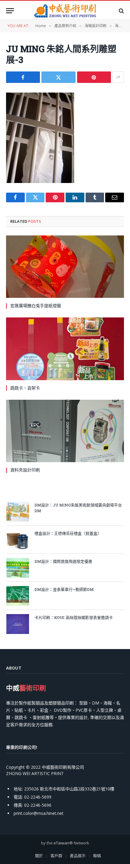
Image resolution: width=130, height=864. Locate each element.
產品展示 (78, 855)
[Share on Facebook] (23, 77)
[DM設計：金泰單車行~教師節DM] (17, 596)
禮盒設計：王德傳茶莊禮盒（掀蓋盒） (67, 533)
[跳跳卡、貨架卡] (65, 348)
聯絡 (97, 855)
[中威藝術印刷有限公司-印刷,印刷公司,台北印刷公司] (65, 10)
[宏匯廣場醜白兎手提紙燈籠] (65, 266)
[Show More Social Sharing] (118, 77)
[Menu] (10, 10)
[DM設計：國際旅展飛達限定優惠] (17, 568)
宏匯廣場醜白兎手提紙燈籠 (35, 305)
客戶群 (56, 855)
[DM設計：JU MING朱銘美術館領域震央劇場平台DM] (17, 511)
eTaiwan (61, 843)
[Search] (121, 10)
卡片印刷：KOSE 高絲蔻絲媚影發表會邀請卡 (73, 617)
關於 (39, 855)
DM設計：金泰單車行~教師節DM (64, 589)
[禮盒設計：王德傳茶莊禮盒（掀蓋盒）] (17, 540)
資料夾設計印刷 (25, 470)
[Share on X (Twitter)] (58, 77)
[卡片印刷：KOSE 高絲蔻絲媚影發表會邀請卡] (17, 624)
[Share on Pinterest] (94, 77)
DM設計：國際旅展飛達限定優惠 (63, 561)
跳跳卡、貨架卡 (25, 388)
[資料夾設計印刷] (65, 431)
